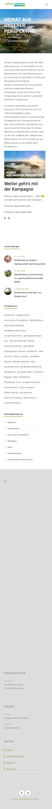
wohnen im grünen (13, 397)
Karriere (8, 356)
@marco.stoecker (12, 84)
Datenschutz (11, 769)
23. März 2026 (19, 271)
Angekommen (23, 315)
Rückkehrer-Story (13, 382)
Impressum (10, 763)
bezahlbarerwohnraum (15, 330)
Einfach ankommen (13, 335)
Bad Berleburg (36, 320)
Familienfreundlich (13, 346)
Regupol (8, 377)
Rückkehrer (24, 377)
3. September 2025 (21, 289)
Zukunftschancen (12, 402)
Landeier (24, 356)
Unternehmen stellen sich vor (20, 459)
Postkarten (38, 371)
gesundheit (28, 346)
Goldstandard (10, 351)
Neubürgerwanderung (30, 366)
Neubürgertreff (11, 366)
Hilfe (41, 351)
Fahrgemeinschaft (18, 340)
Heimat (21, 351)
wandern (30, 387)
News (10, 447)
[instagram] (9, 218)
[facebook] (5, 218)
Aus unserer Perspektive (18, 41)
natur (33, 361)
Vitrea (22, 387)
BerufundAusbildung (14, 325)
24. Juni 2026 (19, 256)
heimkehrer (32, 351)
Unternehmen (11, 387)
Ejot (6, 340)
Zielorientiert (29, 397)
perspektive (10, 371)
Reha (15, 377)
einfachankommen (33, 335)
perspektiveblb (24, 371)
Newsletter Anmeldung (15, 756)
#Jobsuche (9, 315)
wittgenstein (26, 392)
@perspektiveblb (22, 205)
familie (31, 340)
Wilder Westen (11, 392)
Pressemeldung (14, 453)
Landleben (35, 356)
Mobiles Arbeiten (21, 361)
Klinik (16, 356)
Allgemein (12, 422)
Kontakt (9, 750)
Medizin (8, 361)
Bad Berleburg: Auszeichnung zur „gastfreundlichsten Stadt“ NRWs (28, 278)
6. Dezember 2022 (15, 37)
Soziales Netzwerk (31, 382)
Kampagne (12, 441)
